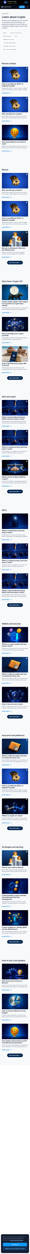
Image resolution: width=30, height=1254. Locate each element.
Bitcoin (5, 33)
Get (26, 2)
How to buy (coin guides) (9, 49)
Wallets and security (8, 39)
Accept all (15, 1244)
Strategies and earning (9, 46)
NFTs (16, 36)
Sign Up (22, 7)
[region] (15, 1243)
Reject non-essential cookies (15, 1248)
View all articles (14, 262)
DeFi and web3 (7, 36)
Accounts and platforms (9, 42)
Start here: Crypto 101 (16, 33)
